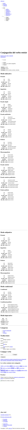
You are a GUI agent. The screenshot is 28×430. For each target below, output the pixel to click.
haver (3, 370)
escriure (20, 368)
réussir (11, 346)
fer (1, 368)
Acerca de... (5, 423)
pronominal (9, 360)
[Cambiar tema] (3, 16)
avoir (4, 346)
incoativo (4, 360)
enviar (14, 366)
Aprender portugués (5, 414)
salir (4, 344)
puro (4, 331)
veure (12, 370)
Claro (7, 17)
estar (12, 368)
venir (2, 366)
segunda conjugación (13, 359)
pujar (22, 370)
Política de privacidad (7, 425)
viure (4, 366)
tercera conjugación (7, 330)
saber (11, 366)
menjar (9, 368)
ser (18, 368)
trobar (7, 366)
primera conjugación (5, 359)
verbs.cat (2, 1)
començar (17, 366)
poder (19, 370)
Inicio (4, 3)
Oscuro (7, 18)
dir (5, 366)
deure (23, 368)
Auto (7, 20)
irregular (5, 332)
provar (15, 370)
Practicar (5, 4)
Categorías (3, 357)
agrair (4, 368)
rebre (23, 366)
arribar (14, 372)
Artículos (5, 5)
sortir (7, 372)
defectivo (20, 360)
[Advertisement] (14, 36)
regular (13, 360)
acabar (25, 366)
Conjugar (15, 354)
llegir (15, 368)
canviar (25, 370)
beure (9, 370)
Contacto (5, 426)
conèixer (10, 372)
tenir (6, 370)
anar (21, 366)
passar (2, 372)
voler (4, 372)
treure (6, 368)
